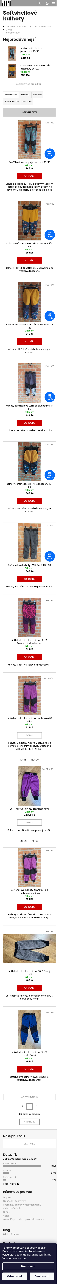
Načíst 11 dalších (29, 1097)
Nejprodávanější (12, 101)
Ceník (6, 1215)
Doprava (7, 1197)
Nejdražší (37, 94)
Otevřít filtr (29, 112)
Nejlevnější (25, 94)
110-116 (23, 759)
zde (23, 1258)
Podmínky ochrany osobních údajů (22, 1204)
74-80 (34, 841)
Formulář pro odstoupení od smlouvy (23, 1219)
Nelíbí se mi (9, 1177)
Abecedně (26, 101)
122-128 (35, 759)
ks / (29, 1143)
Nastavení (28, 1266)
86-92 (23, 841)
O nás (6, 1212)
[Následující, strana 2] (29, 1106)
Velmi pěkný (10, 1163)
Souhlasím (42, 1276)
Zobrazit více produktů (28, 84)
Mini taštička (11, 1234)
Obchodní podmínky (14, 1201)
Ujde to (7, 1170)
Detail (29, 735)
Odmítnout (14, 1276)
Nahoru (30, 1121)
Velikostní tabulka (12, 1208)
